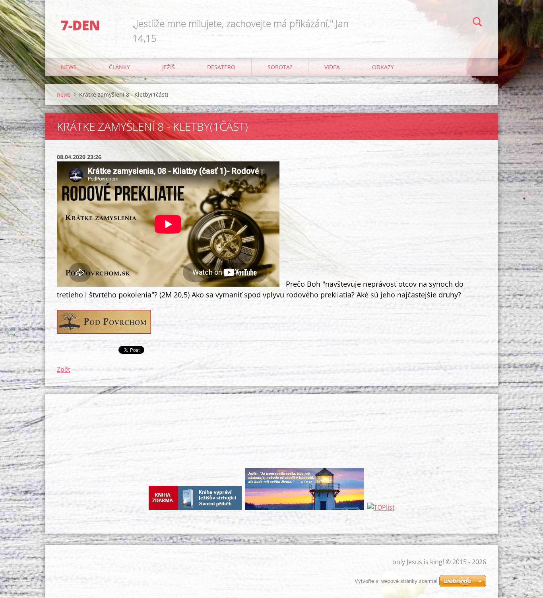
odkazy (383, 67)
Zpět (63, 369)
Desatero (221, 67)
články (119, 67)
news (69, 67)
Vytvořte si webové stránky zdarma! (396, 581)
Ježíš (168, 67)
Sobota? (280, 67)
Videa (332, 67)
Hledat (477, 23)
